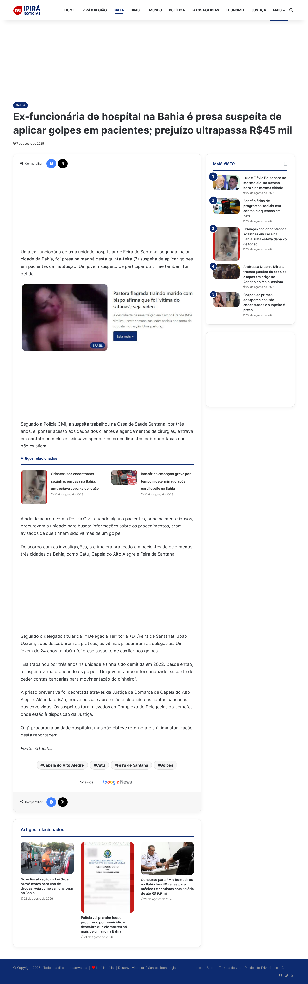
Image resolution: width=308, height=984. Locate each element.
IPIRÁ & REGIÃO (94, 10)
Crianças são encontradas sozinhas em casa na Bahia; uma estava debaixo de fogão (75, 481)
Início (199, 968)
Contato (288, 968)
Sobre (211, 968)
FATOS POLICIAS (205, 10)
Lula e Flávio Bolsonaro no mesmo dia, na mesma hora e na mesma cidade (264, 183)
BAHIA (119, 10)
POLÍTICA (177, 10)
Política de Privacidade (261, 968)
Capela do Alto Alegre (63, 765)
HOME (69, 10)
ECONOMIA (235, 10)
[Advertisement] (154, 58)
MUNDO (155, 10)
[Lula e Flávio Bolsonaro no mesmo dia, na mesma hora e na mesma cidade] (226, 182)
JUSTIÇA (258, 10)
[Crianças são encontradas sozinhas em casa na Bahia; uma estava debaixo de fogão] (34, 487)
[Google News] (117, 782)
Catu (100, 765)
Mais (277, 10)
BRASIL (136, 10)
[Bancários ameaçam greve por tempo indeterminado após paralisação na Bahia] (124, 477)
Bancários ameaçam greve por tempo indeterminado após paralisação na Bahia (166, 481)
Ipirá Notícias (106, 968)
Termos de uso (230, 968)
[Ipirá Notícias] (27, 10)
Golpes (166, 765)
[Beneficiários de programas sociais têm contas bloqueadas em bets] (226, 206)
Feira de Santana (132, 765)
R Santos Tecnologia (160, 968)
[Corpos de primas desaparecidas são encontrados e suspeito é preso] (226, 299)
